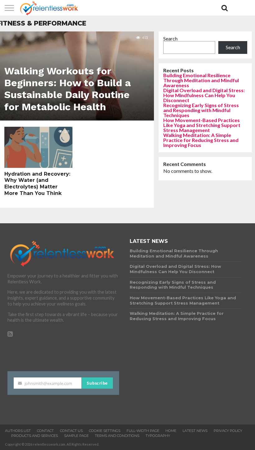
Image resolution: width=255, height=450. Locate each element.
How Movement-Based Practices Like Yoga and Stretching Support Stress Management (201, 125)
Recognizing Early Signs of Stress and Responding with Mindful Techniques (201, 110)
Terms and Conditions (117, 435)
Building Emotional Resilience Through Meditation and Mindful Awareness (201, 80)
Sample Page (76, 435)
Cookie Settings (104, 431)
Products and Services (34, 435)
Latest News (195, 431)
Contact (45, 431)
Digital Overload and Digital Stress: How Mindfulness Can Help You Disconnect (204, 95)
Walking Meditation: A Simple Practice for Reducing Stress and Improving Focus (201, 140)
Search (170, 38)
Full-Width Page (143, 431)
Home (170, 431)
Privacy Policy (228, 431)
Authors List (18, 431)
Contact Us (71, 431)
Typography (158, 435)
